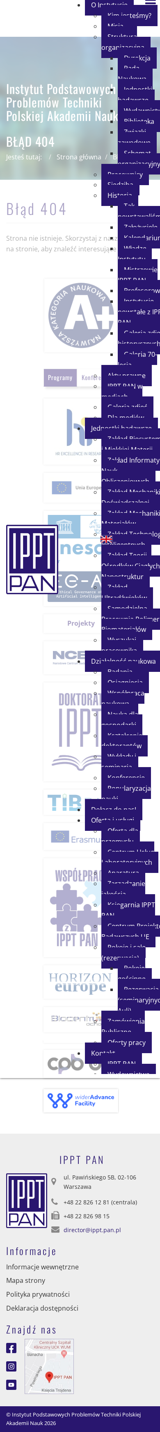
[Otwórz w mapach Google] (49, 1365)
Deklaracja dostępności (42, 1308)
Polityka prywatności (38, 1294)
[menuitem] (126, 42)
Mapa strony (25, 1280)
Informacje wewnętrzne (42, 1266)
